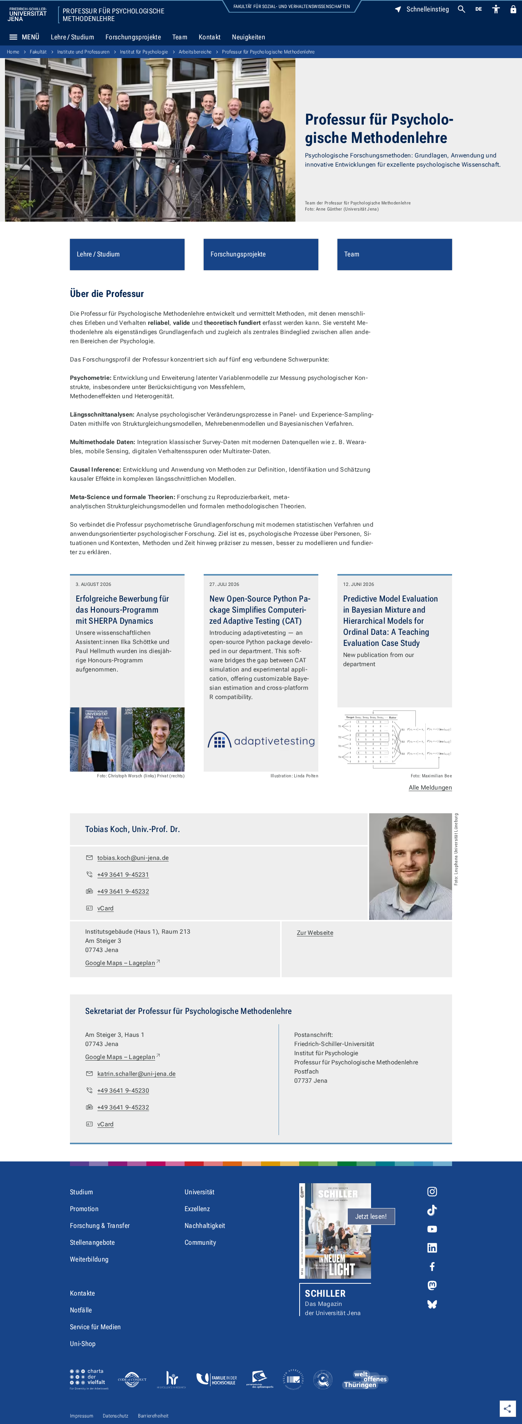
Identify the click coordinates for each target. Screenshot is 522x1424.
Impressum (81, 1416)
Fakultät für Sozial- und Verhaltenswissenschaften (291, 6)
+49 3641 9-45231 (123, 874)
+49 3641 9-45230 (123, 1090)
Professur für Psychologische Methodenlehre (113, 15)
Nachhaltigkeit (205, 1225)
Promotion (84, 1209)
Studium (81, 1192)
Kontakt (209, 37)
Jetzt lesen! (371, 1216)
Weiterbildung (89, 1259)
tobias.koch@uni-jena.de (133, 857)
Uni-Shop (83, 1344)
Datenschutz (116, 1416)
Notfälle (81, 1310)
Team (179, 37)
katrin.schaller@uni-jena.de (136, 1073)
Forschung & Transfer (100, 1225)
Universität (200, 1192)
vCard (105, 908)
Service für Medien (95, 1327)
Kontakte (82, 1293)
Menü (30, 37)
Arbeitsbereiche (195, 52)
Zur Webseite (315, 932)
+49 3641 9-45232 (123, 891)
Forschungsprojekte (133, 37)
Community (200, 1242)
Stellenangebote (92, 1242)
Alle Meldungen (430, 787)
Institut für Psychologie (144, 52)
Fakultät (38, 52)
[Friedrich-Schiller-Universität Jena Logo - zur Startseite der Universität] (27, 14)
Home (13, 52)
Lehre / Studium (72, 37)
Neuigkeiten (248, 37)
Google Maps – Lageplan (123, 963)
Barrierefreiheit (153, 1416)
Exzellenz (197, 1209)
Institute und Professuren (83, 52)
